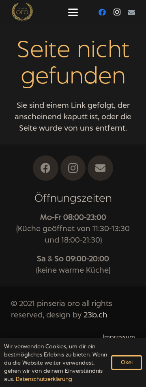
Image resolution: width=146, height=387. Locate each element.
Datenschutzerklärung (44, 379)
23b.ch (95, 314)
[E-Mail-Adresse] (131, 12)
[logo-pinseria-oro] (22, 12)
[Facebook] (102, 12)
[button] (73, 12)
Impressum (119, 336)
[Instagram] (117, 12)
